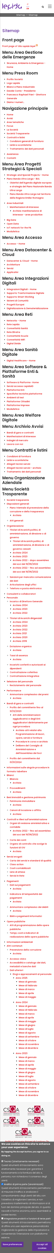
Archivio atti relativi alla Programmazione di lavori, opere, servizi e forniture (30, 734)
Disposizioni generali (18, 503)
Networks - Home (16, 320)
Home (10, 114)
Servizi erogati (14, 856)
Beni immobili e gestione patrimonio (26, 797)
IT (27, 4)
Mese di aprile (26, 993)
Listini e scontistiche (20, 145)
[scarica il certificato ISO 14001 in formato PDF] (26, 1133)
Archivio (17, 515)
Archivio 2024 (20, 552)
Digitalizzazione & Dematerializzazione (27, 308)
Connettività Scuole (17, 335)
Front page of (18, 46)
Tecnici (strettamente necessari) (21, 1161)
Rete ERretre (13, 332)
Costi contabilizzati (20, 868)
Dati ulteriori (16, 970)
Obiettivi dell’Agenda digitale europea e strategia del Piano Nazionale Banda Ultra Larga (31, 186)
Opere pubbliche (16, 921)
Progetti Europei (15, 304)
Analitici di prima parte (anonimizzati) (24, 1184)
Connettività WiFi (16, 339)
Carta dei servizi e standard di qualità (30, 860)
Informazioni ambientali (20, 942)
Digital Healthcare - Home (21, 360)
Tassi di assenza (19, 655)
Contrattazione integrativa (24, 676)
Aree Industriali (15, 203)
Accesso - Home (16, 243)
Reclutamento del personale (25, 685)
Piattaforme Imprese (18, 405)
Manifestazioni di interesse (24, 207)
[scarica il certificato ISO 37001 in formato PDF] (14, 1122)
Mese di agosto (27, 1032)
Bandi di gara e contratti (20, 432)
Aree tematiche (15, 122)
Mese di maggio (27, 997)
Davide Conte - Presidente (21, 90)
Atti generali (16, 520)
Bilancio (14, 779)
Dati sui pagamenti (20, 885)
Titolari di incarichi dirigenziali (26, 618)
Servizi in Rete (17, 875)
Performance (14, 690)
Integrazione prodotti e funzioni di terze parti (27, 1218)
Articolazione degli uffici (23, 584)
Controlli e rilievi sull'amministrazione (27, 819)
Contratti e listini (16, 137)
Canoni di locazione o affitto (25, 810)
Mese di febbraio (28, 985)
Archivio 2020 (20, 637)
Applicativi (12, 272)
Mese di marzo (27, 989)
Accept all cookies (42, 1246)
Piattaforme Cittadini (18, 401)
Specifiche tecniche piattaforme (24, 393)
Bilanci (10, 775)
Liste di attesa (17, 871)
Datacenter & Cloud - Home (22, 260)
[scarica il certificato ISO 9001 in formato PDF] (14, 1110)
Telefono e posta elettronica (26, 588)
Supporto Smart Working (20, 296)
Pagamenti (13, 881)
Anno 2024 (22, 1002)
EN (28, 8)
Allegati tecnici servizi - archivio (24, 467)
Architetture (13, 264)
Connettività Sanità (17, 328)
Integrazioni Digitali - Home (21, 289)
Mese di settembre (29, 1036)
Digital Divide (14, 343)
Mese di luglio (26, 1028)
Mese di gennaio (28, 981)
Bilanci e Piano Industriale (21, 86)
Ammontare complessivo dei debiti (29, 907)
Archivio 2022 (20, 612)
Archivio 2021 (20, 633)
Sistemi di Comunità (17, 300)
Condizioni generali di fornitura (27, 141)
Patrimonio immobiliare (22, 801)
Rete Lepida (13, 324)
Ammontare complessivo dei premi (29, 694)
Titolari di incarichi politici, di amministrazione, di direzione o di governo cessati (31, 545)
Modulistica (13, 231)
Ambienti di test (15, 397)
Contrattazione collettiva (24, 672)
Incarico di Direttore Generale (26, 601)
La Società (12, 129)
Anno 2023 (21, 1053)
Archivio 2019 (20, 641)
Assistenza (12, 154)
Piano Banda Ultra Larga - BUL (23, 178)
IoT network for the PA (19, 227)
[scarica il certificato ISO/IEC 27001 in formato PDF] (39, 1110)
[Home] (12, 6)
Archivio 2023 (20, 556)
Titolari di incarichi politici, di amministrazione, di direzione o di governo (28, 533)
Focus (10, 125)
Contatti (11, 158)
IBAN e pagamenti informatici (26, 916)
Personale (12, 597)
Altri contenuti (14, 945)
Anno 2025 (21, 977)
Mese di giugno (27, 1025)
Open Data (13, 223)
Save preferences (12, 1244)
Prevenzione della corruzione (25, 949)
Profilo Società (15, 79)
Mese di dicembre (28, 1048)
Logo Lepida (13, 83)
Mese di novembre (29, 1044)
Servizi (10, 268)
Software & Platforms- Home (23, 382)
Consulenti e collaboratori (21, 593)
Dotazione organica (21, 646)
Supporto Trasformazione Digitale (25, 293)
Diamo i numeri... (15, 102)
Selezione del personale (20, 681)
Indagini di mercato (17, 440)
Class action (17, 864)
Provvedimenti (17, 788)
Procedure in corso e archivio (32, 741)
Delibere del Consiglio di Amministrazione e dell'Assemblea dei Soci (29, 749)
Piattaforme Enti (15, 389)
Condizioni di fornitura (19, 456)
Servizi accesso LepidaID (20, 386)
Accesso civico (18, 958)
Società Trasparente (18, 133)
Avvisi (10, 118)
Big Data (11, 219)
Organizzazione (15, 525)
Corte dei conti (18, 840)
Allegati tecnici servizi (18, 464)
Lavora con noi (15, 444)
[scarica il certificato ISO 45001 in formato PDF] (39, 1122)
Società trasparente (18, 500)
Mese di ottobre (27, 1040)
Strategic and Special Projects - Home (28, 175)
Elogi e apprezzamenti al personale (32, 974)
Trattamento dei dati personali (27, 148)
